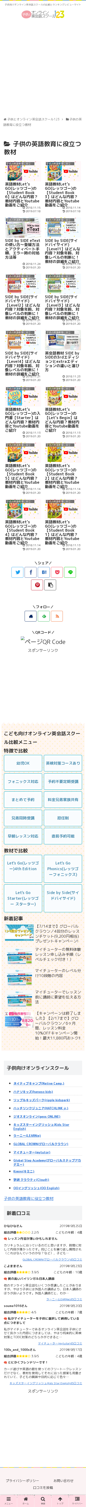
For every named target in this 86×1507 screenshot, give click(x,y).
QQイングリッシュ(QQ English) (36, 1188)
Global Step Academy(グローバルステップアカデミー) (47, 1162)
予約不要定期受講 (63, 781)
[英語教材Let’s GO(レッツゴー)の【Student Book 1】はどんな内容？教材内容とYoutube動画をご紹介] (44, 572)
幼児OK (23, 763)
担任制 (63, 818)
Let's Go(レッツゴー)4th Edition (23, 865)
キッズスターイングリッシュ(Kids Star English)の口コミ (46, 1383)
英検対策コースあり (63, 763)
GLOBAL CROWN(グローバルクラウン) (40, 1144)
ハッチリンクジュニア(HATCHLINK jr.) (40, 1108)
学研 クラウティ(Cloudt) (31, 1180)
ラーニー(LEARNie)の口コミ (64, 1299)
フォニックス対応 (23, 781)
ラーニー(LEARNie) (27, 1136)
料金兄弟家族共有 (63, 799)
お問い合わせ (64, 1480)
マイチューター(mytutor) (31, 1152)
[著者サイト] (31, 616)
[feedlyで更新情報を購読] (44, 616)
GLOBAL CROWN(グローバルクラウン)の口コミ (52, 1259)
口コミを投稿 (43, 1487)
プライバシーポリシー (22, 1480)
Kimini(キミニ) (23, 1171)
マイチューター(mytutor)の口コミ (60, 1343)
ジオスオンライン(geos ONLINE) (36, 1117)
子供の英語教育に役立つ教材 (42, 147)
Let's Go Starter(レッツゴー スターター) (23, 898)
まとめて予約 (22, 799)
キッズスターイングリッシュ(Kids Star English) (41, 1127)
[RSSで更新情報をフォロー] (57, 616)
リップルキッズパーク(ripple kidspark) (41, 1100)
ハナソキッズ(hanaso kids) (33, 1092)
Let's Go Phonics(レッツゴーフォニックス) (63, 868)
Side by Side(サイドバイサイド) (63, 895)
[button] (77, 836)
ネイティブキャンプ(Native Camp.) (38, 1083)
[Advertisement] (43, 69)
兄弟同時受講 (22, 818)
